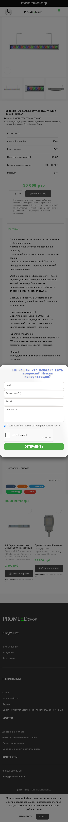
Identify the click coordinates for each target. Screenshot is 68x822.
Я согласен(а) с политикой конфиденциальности (33, 425)
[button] (65, 369)
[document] (34, 411)
